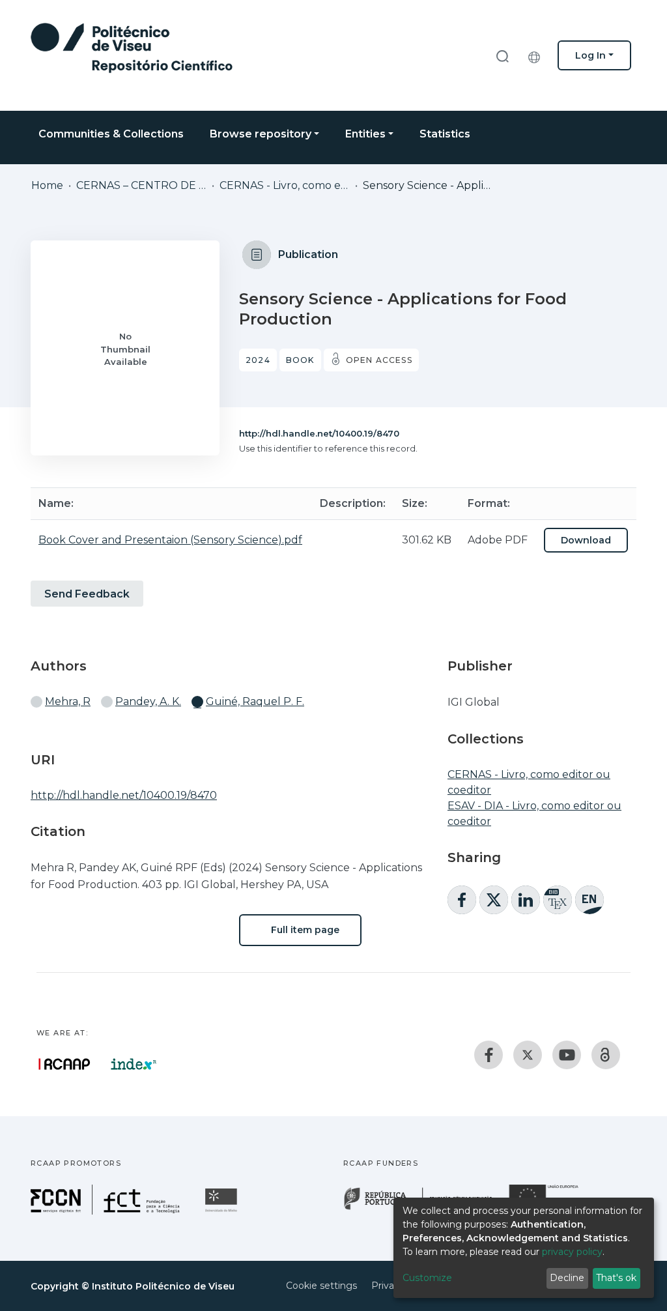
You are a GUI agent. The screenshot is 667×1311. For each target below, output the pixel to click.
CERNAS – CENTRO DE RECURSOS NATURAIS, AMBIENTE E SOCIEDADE (141, 185)
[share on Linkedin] (525, 900)
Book (300, 360)
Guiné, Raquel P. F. (255, 701)
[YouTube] (566, 1055)
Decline (567, 1278)
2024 (258, 360)
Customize (427, 1278)
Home (47, 185)
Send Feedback (87, 594)
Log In (590, 55)
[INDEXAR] (134, 1064)
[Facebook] (488, 1055)
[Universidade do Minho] (222, 1211)
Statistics (444, 134)
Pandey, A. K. (148, 701)
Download (586, 540)
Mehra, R (68, 701)
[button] (537, 55)
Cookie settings (321, 1285)
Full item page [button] (303, 930)
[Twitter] (527, 1055)
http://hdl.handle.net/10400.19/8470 (319, 433)
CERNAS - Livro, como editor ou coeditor (285, 185)
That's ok (616, 1278)
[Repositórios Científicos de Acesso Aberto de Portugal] (64, 1064)
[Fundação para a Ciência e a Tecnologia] (107, 1211)
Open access (379, 360)
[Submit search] (502, 55)
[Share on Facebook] (461, 900)
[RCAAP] (605, 1055)
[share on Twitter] (493, 900)
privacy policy (572, 1252)
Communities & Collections (111, 134)
